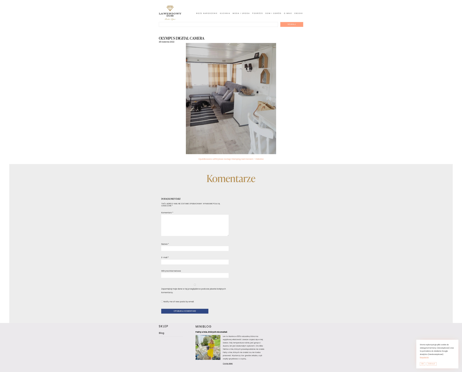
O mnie (288, 13)
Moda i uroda (241, 13)
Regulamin (424, 358)
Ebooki (299, 13)
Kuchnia (225, 13)
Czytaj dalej (231, 364)
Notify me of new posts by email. (178, 302)
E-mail (165, 258)
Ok (422, 364)
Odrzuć (431, 364)
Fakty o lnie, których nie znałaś (211, 332)
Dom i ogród (274, 13)
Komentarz (167, 213)
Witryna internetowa (171, 271)
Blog (161, 333)
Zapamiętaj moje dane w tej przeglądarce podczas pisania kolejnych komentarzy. (193, 291)
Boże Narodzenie (207, 13)
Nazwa (165, 244)
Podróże (257, 13)
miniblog (204, 326)
